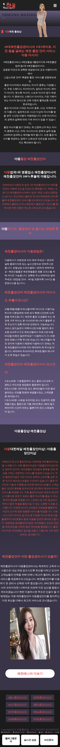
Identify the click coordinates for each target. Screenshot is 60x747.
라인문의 (49, 740)
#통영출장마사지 (42, 704)
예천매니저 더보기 (30, 673)
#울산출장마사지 (17, 697)
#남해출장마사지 (17, 719)
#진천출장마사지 (17, 712)
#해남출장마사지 (42, 712)
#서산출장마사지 (17, 704)
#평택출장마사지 (42, 697)
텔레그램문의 (11, 740)
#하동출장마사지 (42, 719)
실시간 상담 (30, 740)
